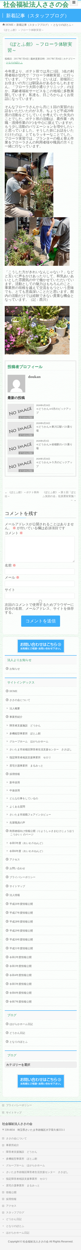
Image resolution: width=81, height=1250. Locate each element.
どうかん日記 (26, 417)
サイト (10, 590)
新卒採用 (15, 782)
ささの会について (20, 700)
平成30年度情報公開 (21, 939)
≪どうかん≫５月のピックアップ (54, 464)
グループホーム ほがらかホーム (29, 741)
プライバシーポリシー (22, 877)
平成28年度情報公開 (21, 921)
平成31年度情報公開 (21, 948)
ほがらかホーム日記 (21, 1024)
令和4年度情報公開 (21, 975)
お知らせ (15, 668)
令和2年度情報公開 (21, 957)
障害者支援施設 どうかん (25, 725)
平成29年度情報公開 (21, 930)
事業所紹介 (16, 716)
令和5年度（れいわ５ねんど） (27, 843)
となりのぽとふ (14, 62)
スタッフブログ (15, 1212)
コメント (14, 533)
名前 (10, 565)
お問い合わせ (17, 868)
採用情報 (15, 774)
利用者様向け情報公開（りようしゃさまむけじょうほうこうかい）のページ (42, 833)
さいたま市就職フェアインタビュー (30, 814)
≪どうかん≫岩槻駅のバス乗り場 (54, 446)
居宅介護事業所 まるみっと (26, 765)
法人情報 (15, 895)
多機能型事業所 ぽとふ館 (25, 733)
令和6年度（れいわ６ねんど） (27, 851)
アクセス (15, 859)
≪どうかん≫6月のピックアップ (53, 410)
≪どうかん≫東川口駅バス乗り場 (54, 428)
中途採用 (15, 790)
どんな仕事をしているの (24, 798)
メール (12, 577)
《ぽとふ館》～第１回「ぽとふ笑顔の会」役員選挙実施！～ (59, 496)
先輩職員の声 (17, 822)
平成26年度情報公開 (21, 903)
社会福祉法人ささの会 (36, 4)
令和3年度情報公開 (21, 966)
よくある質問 (17, 806)
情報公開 (11, 1192)
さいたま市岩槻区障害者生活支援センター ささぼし (41, 749)
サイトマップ (17, 886)
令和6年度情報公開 (21, 992)
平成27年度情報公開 (21, 912)
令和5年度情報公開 (21, 984)
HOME (13, 691)
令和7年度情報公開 (21, 1001)
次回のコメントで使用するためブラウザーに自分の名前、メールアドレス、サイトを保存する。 (39, 608)
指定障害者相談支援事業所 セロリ (30, 757)
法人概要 (15, 708)
